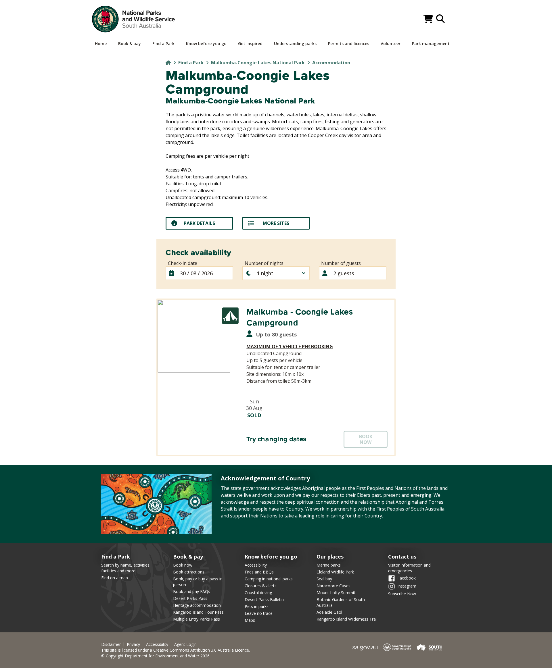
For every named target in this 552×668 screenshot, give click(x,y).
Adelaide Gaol (329, 612)
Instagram (406, 586)
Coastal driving (258, 592)
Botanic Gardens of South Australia (341, 602)
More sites (276, 223)
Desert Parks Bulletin (264, 599)
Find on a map (114, 577)
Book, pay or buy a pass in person (198, 581)
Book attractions (188, 572)
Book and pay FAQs (191, 591)
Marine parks (329, 565)
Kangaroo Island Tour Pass (198, 612)
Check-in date (182, 263)
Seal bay (324, 579)
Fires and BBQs (259, 572)
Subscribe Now (402, 593)
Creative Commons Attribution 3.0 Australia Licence (201, 650)
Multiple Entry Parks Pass (196, 619)
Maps (250, 620)
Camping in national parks (269, 579)
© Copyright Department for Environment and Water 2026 (155, 656)
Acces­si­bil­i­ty (157, 644)
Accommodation (331, 62)
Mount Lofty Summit (336, 592)
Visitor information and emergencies (409, 567)
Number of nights (264, 263)
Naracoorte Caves (333, 585)
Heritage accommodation (197, 605)
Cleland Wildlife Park (335, 572)
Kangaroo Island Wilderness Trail (347, 619)
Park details (199, 223)
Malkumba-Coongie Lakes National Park (258, 62)
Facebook (406, 578)
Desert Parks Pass (190, 598)
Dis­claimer (111, 644)
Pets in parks (257, 606)
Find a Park (191, 62)
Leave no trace (259, 613)
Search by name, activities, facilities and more (126, 567)
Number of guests (341, 263)
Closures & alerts (261, 585)
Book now (182, 565)
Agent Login (185, 644)
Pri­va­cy (133, 644)
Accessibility (256, 565)
